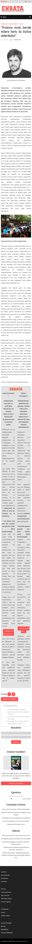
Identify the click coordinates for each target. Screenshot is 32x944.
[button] (11, 799)
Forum (3, 912)
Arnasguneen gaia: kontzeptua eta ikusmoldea (16, 839)
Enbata (13, 941)
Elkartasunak (6, 923)
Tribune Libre (17, 40)
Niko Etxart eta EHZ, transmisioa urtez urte (16, 835)
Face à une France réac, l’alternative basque (16, 809)
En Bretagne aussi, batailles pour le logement (16, 818)
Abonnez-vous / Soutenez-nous (8, 632)
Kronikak (4, 881)
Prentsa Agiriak (6, 902)
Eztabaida (4, 909)
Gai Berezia (4, 878)
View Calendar (26, 798)
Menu (4, 17)
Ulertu (3, 872)
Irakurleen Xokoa (6, 899)
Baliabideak (4, 929)
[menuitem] (26, 1)
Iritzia (21, 24)
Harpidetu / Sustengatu (16, 783)
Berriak (3, 926)
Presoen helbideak (7, 933)
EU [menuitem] (25, 1)
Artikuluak (4, 24)
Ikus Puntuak (5, 895)
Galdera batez (5, 916)
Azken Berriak (5, 875)
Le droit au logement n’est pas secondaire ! (16, 821)
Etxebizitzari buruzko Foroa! (16, 824)
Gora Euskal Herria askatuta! (17, 710)
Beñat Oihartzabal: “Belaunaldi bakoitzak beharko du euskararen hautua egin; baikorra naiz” (16, 855)
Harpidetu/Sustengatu (24, 630)
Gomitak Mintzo (13, 24)
